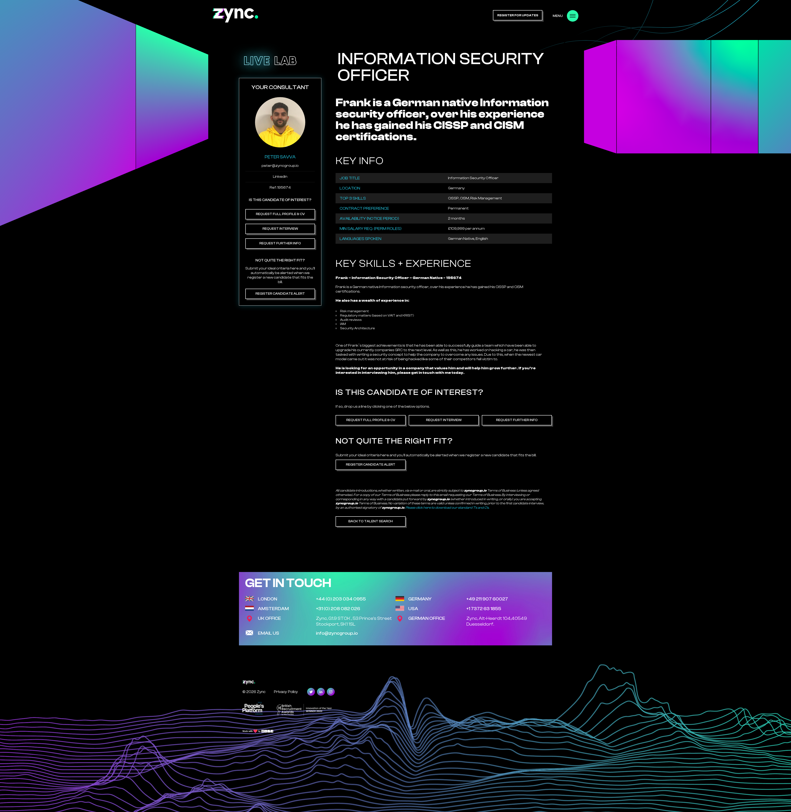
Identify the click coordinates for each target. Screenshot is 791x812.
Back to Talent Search (370, 521)
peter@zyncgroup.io (280, 166)
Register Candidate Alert (280, 293)
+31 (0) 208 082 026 (338, 608)
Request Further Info (280, 243)
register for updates (517, 15)
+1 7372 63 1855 (483, 608)
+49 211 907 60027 (487, 599)
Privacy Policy (286, 691)
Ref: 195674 (280, 187)
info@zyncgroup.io (337, 633)
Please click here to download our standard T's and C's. (447, 508)
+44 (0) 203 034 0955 (341, 599)
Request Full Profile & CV (280, 214)
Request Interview (280, 229)
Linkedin (280, 176)
